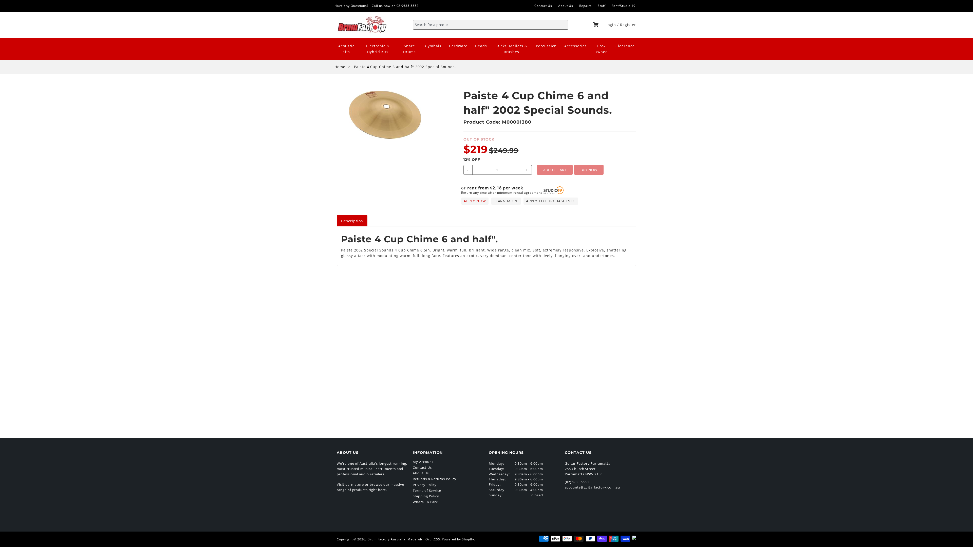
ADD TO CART (554, 169)
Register (628, 24)
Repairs (585, 6)
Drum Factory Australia (386, 539)
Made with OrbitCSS (423, 539)
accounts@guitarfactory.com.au (592, 487)
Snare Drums (409, 49)
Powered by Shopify (458, 539)
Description (352, 221)
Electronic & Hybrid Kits (377, 49)
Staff (602, 6)
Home (339, 66)
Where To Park (425, 502)
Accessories (575, 46)
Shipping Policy (426, 496)
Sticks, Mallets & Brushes (511, 49)
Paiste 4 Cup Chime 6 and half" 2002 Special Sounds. (405, 66)
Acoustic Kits (346, 49)
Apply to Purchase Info (551, 201)
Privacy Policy (425, 484)
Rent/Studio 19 (623, 6)
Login (611, 24)
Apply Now (475, 201)
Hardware (458, 46)
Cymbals (433, 46)
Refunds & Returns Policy (434, 479)
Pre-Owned (601, 49)
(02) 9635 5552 (577, 482)
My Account (423, 461)
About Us (565, 6)
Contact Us (543, 6)
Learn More (506, 201)
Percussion (546, 46)
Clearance (625, 46)
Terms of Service (427, 490)
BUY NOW (589, 169)
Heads (481, 46)
